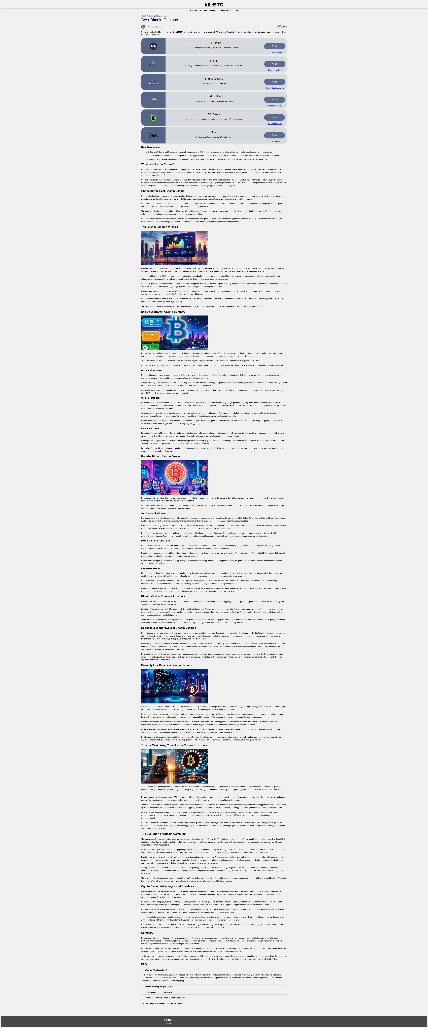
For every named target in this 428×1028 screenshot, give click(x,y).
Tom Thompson (157, 27)
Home (144, 16)
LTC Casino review (275, 52)
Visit (274, 46)
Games (212, 10)
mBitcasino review (274, 106)
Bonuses (203, 10)
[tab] (214, 975)
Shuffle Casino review (275, 88)
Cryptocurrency (224, 10)
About (168, 1023)
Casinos (193, 10)
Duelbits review (274, 70)
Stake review (274, 141)
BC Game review (275, 124)
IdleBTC (214, 4)
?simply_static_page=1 (157, 16)
